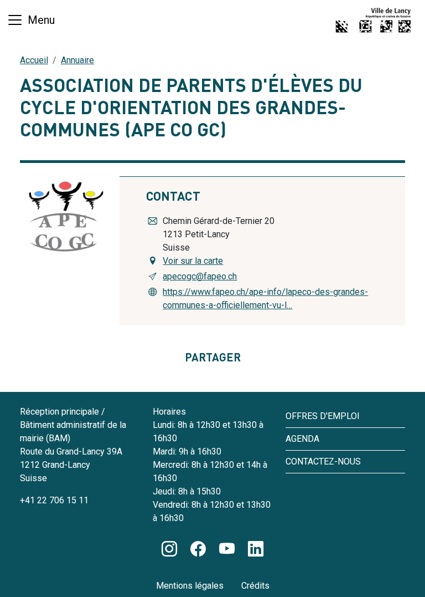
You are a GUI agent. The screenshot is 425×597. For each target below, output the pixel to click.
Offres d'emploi (323, 416)
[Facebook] (198, 550)
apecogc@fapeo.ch (200, 276)
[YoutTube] (227, 550)
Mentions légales (190, 585)
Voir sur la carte (193, 261)
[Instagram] (169, 550)
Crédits (255, 585)
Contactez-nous (323, 461)
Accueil (34, 60)
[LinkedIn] (255, 550)
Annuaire (77, 60)
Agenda (302, 438)
